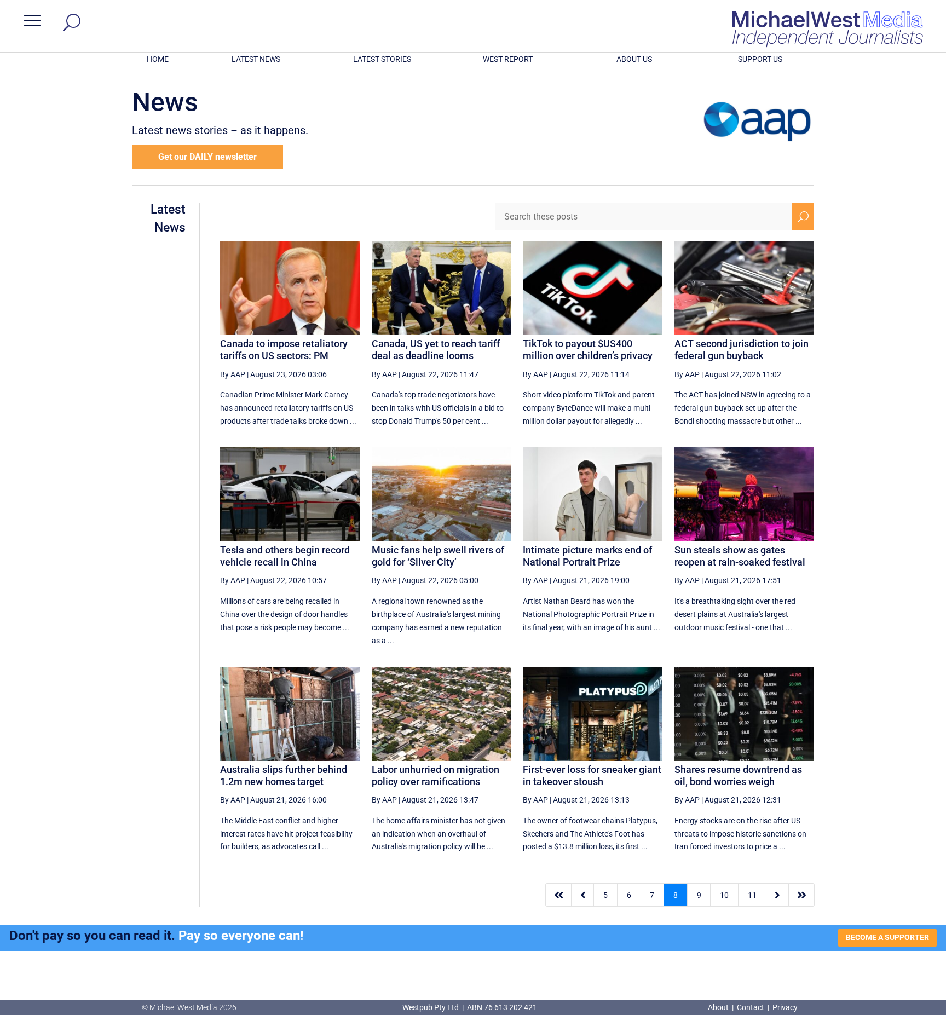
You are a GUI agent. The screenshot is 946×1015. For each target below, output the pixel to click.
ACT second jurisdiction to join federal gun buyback (741, 349)
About (719, 1007)
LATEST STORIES (382, 59)
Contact (750, 1007)
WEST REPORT (508, 59)
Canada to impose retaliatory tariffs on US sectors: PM (284, 349)
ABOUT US (634, 59)
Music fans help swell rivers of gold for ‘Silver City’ (438, 556)
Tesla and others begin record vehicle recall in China (285, 556)
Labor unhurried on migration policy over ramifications (435, 775)
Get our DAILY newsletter (207, 157)
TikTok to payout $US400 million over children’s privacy (588, 349)
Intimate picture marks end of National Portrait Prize (587, 556)
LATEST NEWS (256, 59)
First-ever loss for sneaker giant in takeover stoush (592, 775)
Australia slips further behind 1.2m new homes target (283, 775)
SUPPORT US (760, 59)
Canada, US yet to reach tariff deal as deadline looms (436, 349)
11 (752, 895)
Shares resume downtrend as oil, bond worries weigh (738, 775)
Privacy (785, 1007)
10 (724, 895)
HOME (158, 59)
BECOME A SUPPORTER (887, 937)
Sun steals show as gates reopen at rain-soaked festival (739, 556)
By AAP (232, 374)
